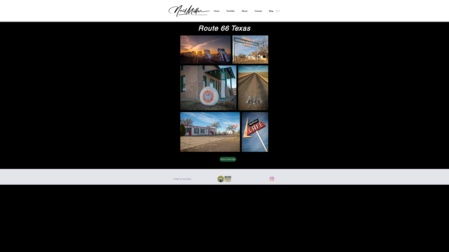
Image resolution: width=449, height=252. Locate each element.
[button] (279, 11)
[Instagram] (272, 179)
